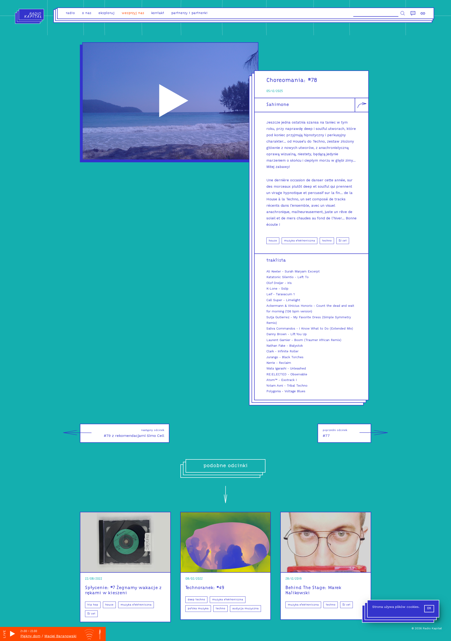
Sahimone (277, 105)
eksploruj (106, 13)
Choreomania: (286, 80)
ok (429, 608)
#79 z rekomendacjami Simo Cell (134, 433)
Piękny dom (30, 636)
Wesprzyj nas (133, 13)
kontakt (157, 13)
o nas (86, 13)
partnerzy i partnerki (189, 13)
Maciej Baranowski (60, 636)
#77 (335, 433)
